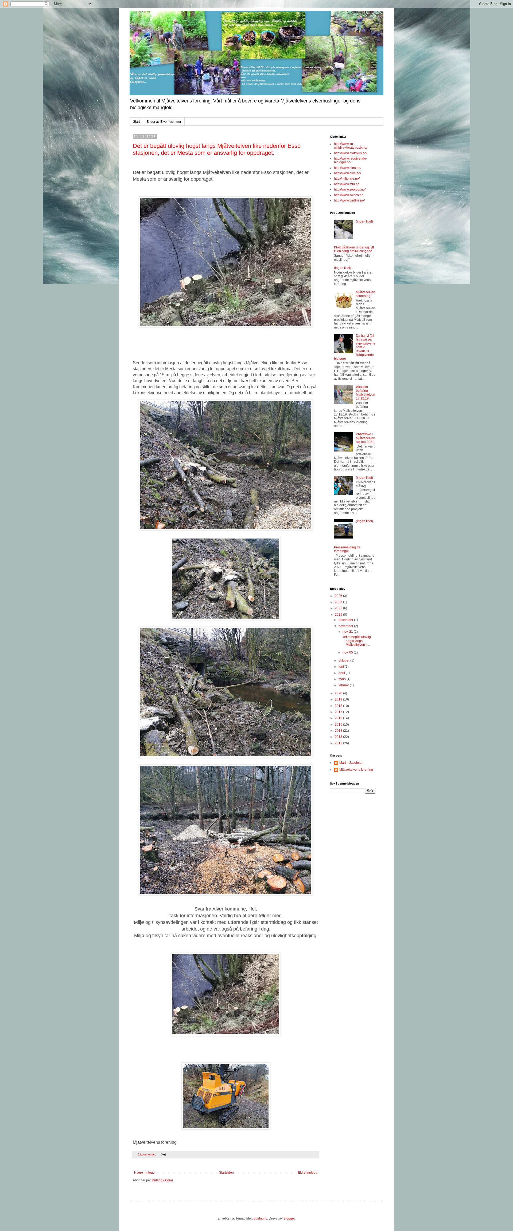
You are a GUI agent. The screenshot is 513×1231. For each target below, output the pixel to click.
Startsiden (226, 1172)
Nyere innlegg (144, 1172)
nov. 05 (348, 652)
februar (344, 685)
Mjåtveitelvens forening (365, 294)
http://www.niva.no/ (347, 173)
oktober (344, 660)
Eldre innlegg (307, 1172)
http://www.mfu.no (346, 184)
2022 (339, 608)
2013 (339, 737)
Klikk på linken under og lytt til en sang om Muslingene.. (354, 249)
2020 (339, 693)
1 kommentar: (147, 1154)
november (346, 626)
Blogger (289, 1218)
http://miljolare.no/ (347, 178)
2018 (339, 706)
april (342, 673)
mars (343, 679)
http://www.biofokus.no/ (350, 153)
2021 (339, 614)
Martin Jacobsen (351, 763)
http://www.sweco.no (348, 195)
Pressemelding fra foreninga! (347, 549)
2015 (339, 724)
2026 (339, 596)
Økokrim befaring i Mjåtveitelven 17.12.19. (365, 392)
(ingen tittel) (364, 221)
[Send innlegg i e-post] (163, 1154)
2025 (339, 602)
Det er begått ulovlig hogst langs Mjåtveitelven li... (356, 641)
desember (346, 620)
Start (136, 122)
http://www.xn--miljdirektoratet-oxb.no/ (350, 145)
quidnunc (260, 1218)
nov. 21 (348, 632)
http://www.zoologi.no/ (350, 189)
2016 (339, 718)
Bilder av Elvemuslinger (164, 122)
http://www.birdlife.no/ (349, 200)
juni (342, 666)
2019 (339, 699)
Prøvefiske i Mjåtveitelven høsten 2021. (365, 438)
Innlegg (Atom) (162, 1180)
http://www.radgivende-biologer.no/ (350, 160)
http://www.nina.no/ (347, 168)
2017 (339, 712)
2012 (339, 743)
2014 (339, 731)
